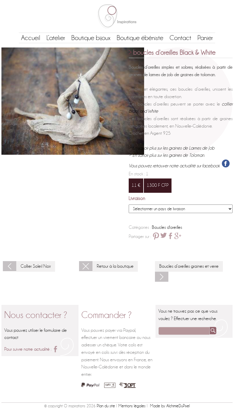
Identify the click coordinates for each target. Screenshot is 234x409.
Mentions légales (132, 406)
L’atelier (56, 37)
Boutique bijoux (90, 37)
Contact (180, 37)
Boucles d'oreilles (167, 227)
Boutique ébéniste (140, 37)
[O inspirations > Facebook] (55, 349)
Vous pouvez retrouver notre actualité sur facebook (175, 166)
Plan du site (106, 406)
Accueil (30, 37)
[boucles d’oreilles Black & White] (72, 101)
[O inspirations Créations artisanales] (117, 16)
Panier (205, 37)
